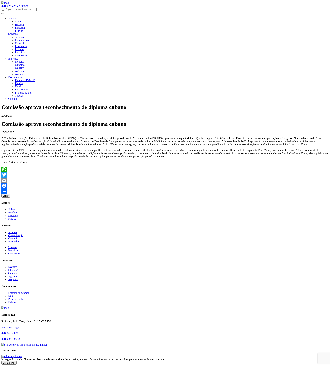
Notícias (19, 61)
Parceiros (20, 52)
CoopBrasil (21, 55)
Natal (18, 86)
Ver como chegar (10, 327)
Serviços (13, 33)
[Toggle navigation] (2, 13)
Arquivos (20, 74)
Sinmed (12, 18)
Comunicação (22, 40)
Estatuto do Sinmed (18, 292)
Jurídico (19, 37)
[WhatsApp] (165, 169)
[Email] (165, 180)
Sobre (18, 21)
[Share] (165, 191)
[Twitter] (165, 175)
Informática (21, 46)
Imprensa (13, 58)
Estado (19, 83)
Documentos (15, 77)
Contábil (19, 43)
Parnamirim (21, 89)
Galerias (19, 67)
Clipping (20, 64)
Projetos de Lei (23, 92)
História (19, 24)
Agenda (19, 70)
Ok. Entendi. (9, 363)
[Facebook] (165, 186)
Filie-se (24, 5)
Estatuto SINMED (25, 80)
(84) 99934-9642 (10, 5)
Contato (12, 98)
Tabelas (19, 95)
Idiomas (19, 49)
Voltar (5, 196)
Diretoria (20, 27)
